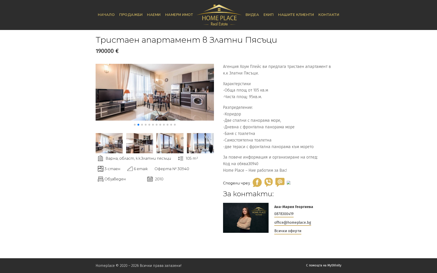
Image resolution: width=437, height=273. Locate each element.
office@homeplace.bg (292, 222)
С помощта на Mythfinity (323, 265)
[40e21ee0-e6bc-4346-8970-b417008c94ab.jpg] (155, 119)
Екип (269, 14)
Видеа (252, 14)
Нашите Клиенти (296, 14)
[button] (135, 125)
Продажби (130, 14)
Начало (106, 14)
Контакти (328, 14)
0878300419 (284, 214)
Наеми (154, 14)
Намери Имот (179, 14)
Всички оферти (287, 231)
